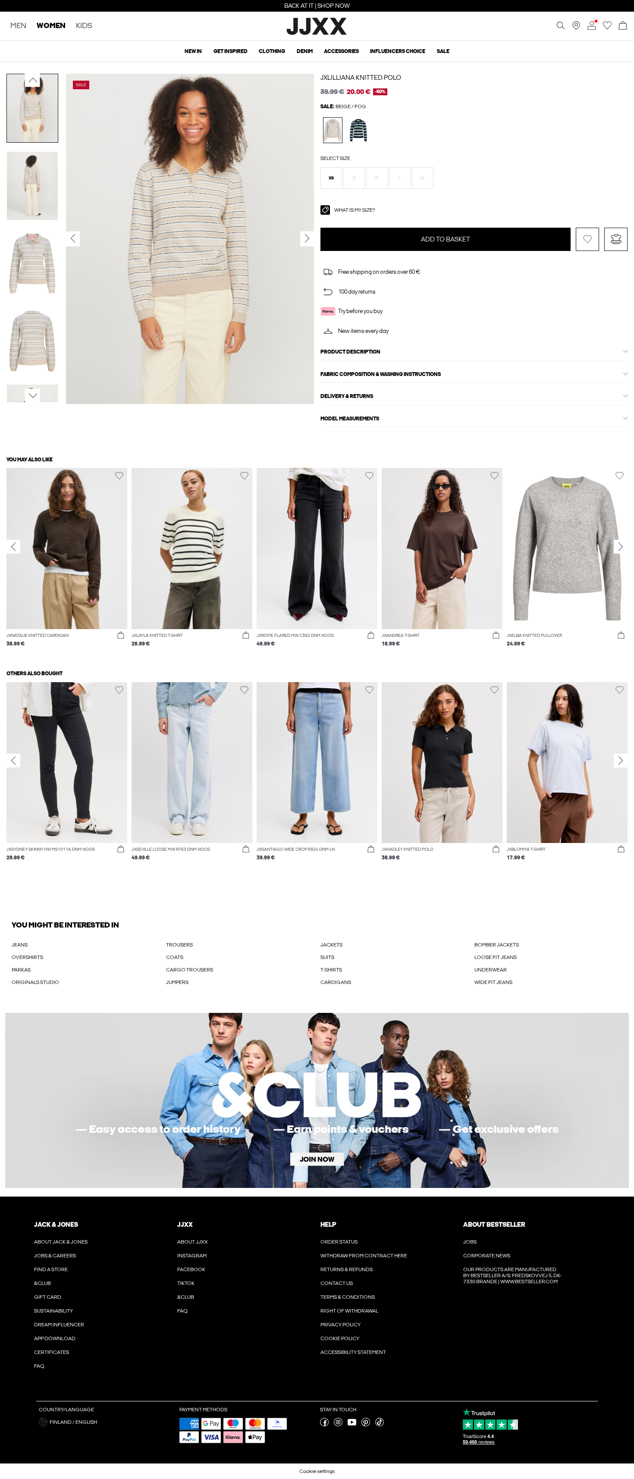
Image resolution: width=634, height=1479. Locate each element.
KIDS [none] (84, 26)
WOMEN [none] (51, 26)
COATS (174, 957)
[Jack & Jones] (317, 34)
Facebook (191, 1269)
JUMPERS (177, 982)
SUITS (327, 957)
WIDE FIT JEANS (493, 982)
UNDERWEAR (490, 970)
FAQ (39, 1366)
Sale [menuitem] (443, 51)
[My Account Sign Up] (317, 1100)
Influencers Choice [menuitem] (397, 51)
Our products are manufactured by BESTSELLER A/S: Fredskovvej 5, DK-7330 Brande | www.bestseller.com (512, 1275)
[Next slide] (621, 547)
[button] (331, 178)
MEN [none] (18, 26)
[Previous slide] (13, 547)
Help (328, 1224)
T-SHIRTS (331, 970)
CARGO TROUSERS (189, 970)
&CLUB (42, 1283)
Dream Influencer (59, 1325)
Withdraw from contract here (363, 1256)
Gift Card (47, 1297)
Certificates (51, 1352)
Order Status (339, 1242)
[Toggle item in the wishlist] (587, 239)
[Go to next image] (32, 396)
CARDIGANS (335, 982)
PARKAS (21, 970)
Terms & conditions (347, 1297)
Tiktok (186, 1283)
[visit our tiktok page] (379, 1425)
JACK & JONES (56, 1224)
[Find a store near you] (576, 28)
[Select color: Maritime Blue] (358, 130)
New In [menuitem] (193, 51)
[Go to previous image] (32, 80)
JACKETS (331, 945)
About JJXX (192, 1242)
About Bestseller (494, 1224)
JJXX (185, 1224)
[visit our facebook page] (324, 1425)
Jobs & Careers (55, 1256)
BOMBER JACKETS (496, 945)
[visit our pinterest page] (365, 1425)
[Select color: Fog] (332, 130)
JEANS (20, 945)
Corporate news (486, 1256)
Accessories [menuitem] (341, 51)
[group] (66, 561)
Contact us (336, 1283)
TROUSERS (179, 945)
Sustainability (53, 1311)
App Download (54, 1338)
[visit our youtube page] (352, 1425)
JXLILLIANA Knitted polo (360, 77)
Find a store (51, 1269)
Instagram (192, 1256)
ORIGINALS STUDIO (35, 982)
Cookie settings (317, 1471)
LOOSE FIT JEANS (495, 957)
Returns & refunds (346, 1269)
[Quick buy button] (120, 635)
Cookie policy (339, 1338)
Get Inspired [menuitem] (230, 51)
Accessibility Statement (353, 1352)
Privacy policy (340, 1325)
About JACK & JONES (61, 1242)
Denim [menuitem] (305, 51)
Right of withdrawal (349, 1311)
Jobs (470, 1242)
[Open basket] (622, 26)
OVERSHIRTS (27, 957)
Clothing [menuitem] (272, 51)
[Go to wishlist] (607, 28)
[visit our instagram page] (338, 1425)
